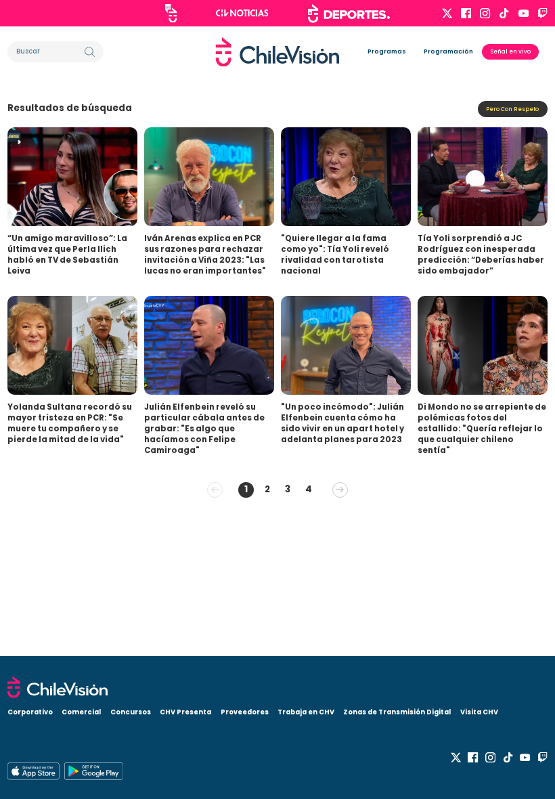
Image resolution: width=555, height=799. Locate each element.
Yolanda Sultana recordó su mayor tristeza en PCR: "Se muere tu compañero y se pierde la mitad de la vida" (69, 423)
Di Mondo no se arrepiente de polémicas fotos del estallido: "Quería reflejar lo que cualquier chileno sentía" (482, 429)
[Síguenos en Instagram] (485, 13)
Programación (448, 51)
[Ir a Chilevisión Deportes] (349, 13)
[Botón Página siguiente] (340, 490)
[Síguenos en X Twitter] (447, 13)
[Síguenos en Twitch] (542, 13)
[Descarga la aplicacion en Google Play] (33, 771)
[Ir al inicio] (277, 52)
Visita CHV (479, 712)
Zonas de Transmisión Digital (397, 712)
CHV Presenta (185, 712)
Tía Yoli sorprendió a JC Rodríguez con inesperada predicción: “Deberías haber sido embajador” (481, 254)
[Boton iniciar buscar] (90, 52)
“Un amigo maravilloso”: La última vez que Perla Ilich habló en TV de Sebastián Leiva (67, 254)
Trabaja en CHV (306, 712)
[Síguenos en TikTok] (504, 13)
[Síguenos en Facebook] (466, 13)
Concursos (130, 712)
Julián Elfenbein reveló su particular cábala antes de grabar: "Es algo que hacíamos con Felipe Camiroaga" (204, 429)
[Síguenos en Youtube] (523, 13)
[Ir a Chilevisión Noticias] (242, 12)
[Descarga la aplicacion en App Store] (93, 771)
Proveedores (245, 712)
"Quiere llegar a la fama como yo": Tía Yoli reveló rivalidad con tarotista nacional (335, 254)
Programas (387, 51)
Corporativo (30, 712)
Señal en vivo (511, 51)
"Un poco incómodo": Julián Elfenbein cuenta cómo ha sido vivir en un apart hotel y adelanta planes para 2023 (342, 423)
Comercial (81, 712)
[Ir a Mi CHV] (171, 13)
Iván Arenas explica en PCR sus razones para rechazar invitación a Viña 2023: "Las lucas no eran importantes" (205, 254)
